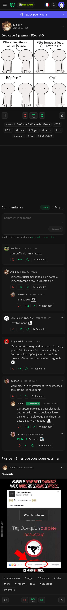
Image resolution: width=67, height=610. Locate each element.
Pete (8, 130)
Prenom (21, 583)
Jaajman (15, 380)
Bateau (47, 130)
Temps (58, 207)
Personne (44, 577)
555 (58, 124)
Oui (31, 136)
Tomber (19, 136)
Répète (20, 130)
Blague (34, 130)
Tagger (29, 577)
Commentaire (13, 577)
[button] (54, 5)
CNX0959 (22, 294)
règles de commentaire (43, 236)
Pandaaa (15, 248)
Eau (59, 130)
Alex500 (15, 271)
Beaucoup (46, 583)
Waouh (7, 474)
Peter (58, 577)
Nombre (10, 589)
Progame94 (17, 341)
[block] (62, 26)
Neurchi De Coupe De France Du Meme (29, 124)
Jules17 (17, 24)
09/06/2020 (46, 136)
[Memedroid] (12, 5)
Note (45, 207)
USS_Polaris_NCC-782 (22, 317)
